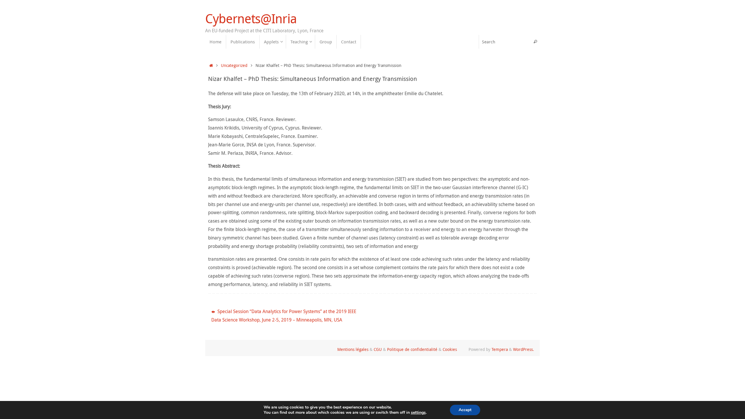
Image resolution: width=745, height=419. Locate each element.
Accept (465, 410)
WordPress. (523, 349)
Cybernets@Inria (250, 19)
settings (418, 412)
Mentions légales (352, 349)
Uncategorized (234, 65)
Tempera (500, 349)
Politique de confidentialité (412, 349)
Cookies (450, 349)
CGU (378, 349)
